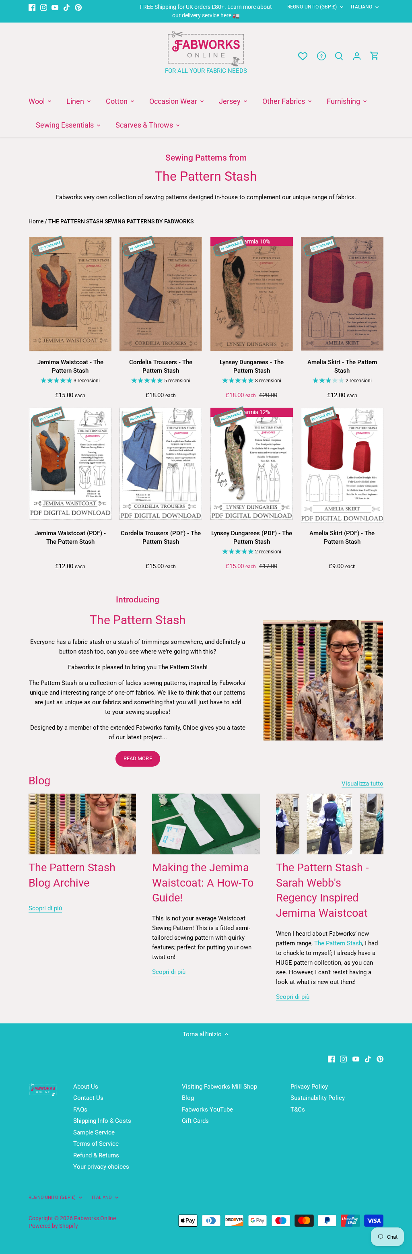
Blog (39, 780)
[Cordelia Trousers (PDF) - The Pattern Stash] (160, 464)
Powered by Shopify (53, 1226)
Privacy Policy (309, 1086)
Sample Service (94, 1132)
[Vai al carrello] (374, 56)
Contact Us (88, 1097)
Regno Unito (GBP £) (312, 7)
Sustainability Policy (317, 1097)
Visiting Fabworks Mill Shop (219, 1086)
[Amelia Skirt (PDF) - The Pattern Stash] (342, 465)
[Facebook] (32, 7)
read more (138, 758)
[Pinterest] (78, 7)
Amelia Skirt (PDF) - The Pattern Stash (342, 537)
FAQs (80, 1109)
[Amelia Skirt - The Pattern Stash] (342, 294)
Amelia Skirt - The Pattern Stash (342, 366)
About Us (85, 1086)
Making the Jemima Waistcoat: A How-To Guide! (202, 883)
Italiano (361, 7)
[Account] (357, 56)
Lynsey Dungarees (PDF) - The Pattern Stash (251, 537)
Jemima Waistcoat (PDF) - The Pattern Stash (70, 537)
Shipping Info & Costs (102, 1120)
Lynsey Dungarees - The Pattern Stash (252, 366)
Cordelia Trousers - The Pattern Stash (160, 366)
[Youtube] (55, 7)
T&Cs (297, 1109)
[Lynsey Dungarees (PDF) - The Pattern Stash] (251, 464)
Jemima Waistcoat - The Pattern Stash (70, 366)
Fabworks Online (95, 1218)
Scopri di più (45, 908)
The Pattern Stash (338, 943)
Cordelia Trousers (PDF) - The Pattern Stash (161, 537)
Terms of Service (96, 1143)
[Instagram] (43, 7)
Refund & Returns (96, 1155)
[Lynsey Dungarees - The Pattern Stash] (251, 294)
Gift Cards (195, 1120)
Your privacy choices (101, 1166)
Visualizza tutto (362, 783)
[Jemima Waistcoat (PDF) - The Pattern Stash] (70, 464)
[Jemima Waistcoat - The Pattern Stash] (70, 294)
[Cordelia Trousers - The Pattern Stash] (160, 294)
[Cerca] (339, 56)
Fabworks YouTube (207, 1109)
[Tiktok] (66, 7)
